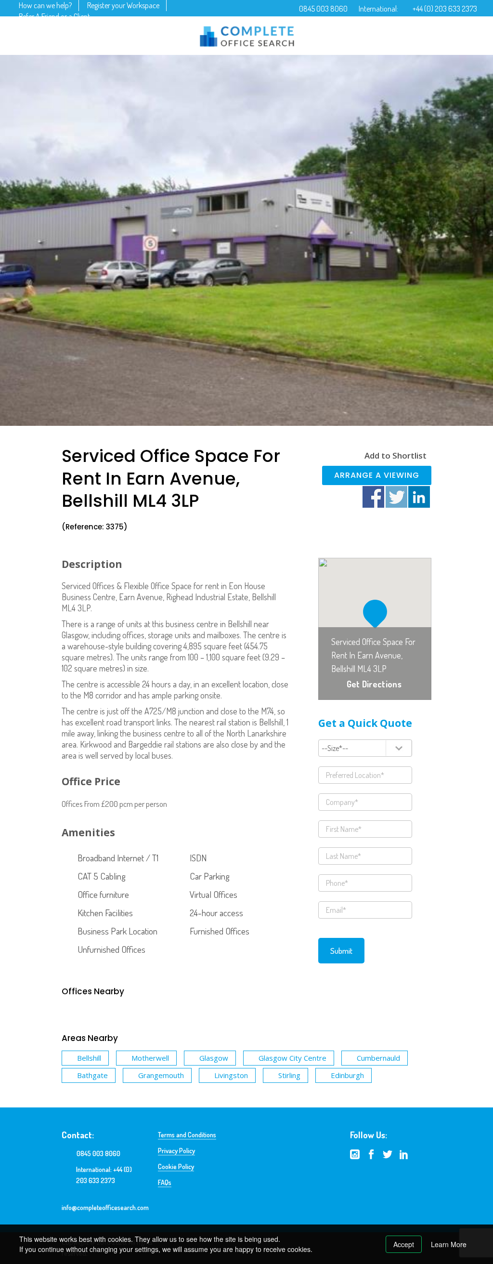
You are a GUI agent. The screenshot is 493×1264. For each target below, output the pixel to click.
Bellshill (89, 1058)
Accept (403, 1244)
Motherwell (150, 1058)
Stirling (289, 1075)
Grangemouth (161, 1075)
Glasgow (213, 1058)
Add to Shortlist (395, 455)
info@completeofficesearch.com (105, 1207)
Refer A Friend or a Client (54, 16)
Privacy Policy (176, 1150)
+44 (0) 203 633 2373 (445, 8)
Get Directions (374, 684)
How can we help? (45, 5)
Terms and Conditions (187, 1135)
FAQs (164, 1182)
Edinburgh (347, 1075)
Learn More (449, 1244)
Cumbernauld (378, 1058)
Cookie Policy (176, 1166)
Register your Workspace (123, 5)
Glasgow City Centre (292, 1058)
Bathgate (92, 1075)
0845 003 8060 (323, 8)
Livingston (231, 1075)
